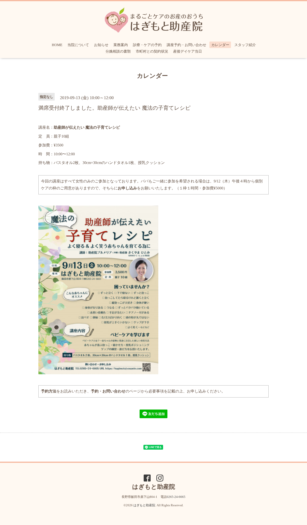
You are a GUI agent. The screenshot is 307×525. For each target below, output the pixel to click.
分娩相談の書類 (118, 51)
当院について (78, 45)
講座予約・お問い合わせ (186, 45)
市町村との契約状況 (152, 51)
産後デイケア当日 (187, 51)
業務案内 (120, 45)
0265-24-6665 (176, 497)
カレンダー (220, 45)
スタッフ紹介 (245, 45)
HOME (57, 45)
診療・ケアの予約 (147, 45)
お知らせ (101, 45)
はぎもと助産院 (144, 505)
